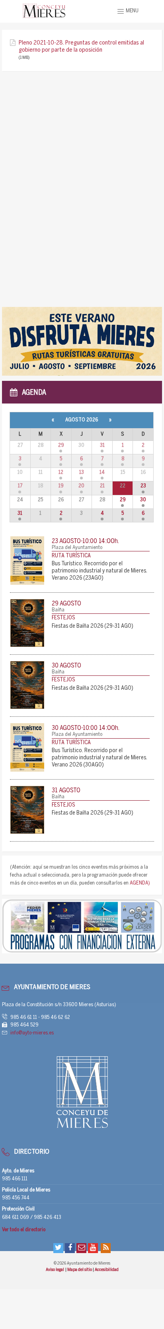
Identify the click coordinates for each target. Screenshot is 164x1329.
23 (143, 486)
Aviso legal (55, 1270)
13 (81, 472)
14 (102, 472)
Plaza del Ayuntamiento (77, 547)
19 (61, 486)
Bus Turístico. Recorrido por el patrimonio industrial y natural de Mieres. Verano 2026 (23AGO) (99, 571)
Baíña (58, 610)
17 (20, 486)
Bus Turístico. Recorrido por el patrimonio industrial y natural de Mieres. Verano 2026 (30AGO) (99, 758)
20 (81, 486)
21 (102, 486)
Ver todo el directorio (23, 1229)
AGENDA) (140, 883)
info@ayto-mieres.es (32, 1033)
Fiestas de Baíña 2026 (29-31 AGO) (92, 626)
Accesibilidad (107, 1270)
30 (143, 499)
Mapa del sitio (80, 1270)
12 (61, 472)
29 (61, 445)
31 (102, 445)
